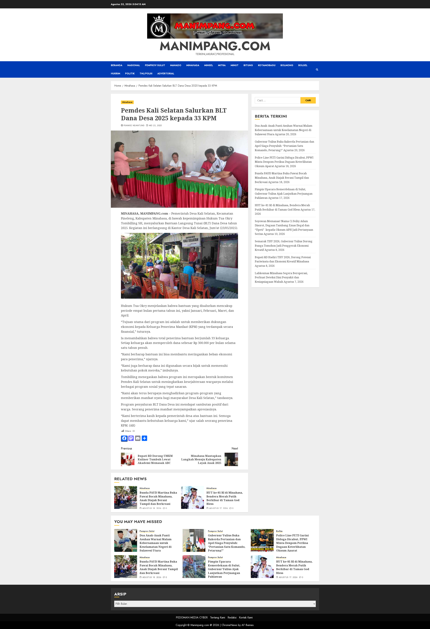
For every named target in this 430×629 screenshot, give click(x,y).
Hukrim (115, 73)
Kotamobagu (266, 65)
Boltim (279, 531)
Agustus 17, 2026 (218, 508)
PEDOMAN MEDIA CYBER (192, 617)
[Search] (317, 69)
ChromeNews (229, 625)
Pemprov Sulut (155, 65)
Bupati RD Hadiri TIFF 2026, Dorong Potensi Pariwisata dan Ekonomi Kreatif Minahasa (283, 259)
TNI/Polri (146, 73)
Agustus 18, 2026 (151, 508)
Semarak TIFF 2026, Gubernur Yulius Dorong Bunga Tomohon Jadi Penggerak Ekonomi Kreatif (283, 245)
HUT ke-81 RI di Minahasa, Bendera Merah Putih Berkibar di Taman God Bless (224, 498)
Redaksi (232, 617)
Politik (130, 73)
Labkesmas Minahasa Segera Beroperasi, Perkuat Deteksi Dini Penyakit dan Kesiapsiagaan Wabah (281, 277)
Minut (235, 65)
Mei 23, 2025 (155, 125)
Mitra (222, 65)
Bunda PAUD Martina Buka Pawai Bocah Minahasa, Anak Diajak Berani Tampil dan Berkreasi (158, 498)
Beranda (116, 65)
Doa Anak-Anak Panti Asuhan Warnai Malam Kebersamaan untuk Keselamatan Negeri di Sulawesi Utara (283, 130)
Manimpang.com (215, 46)
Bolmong (287, 65)
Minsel (208, 65)
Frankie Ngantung (134, 125)
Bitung (248, 65)
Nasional (133, 65)
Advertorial (165, 73)
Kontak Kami (246, 617)
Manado (175, 65)
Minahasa (192, 65)
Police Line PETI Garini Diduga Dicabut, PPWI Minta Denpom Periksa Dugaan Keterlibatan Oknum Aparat (284, 162)
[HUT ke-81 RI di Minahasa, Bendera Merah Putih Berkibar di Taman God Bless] (192, 497)
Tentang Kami (217, 617)
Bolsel (302, 65)
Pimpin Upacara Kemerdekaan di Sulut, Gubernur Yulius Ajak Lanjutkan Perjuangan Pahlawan (283, 193)
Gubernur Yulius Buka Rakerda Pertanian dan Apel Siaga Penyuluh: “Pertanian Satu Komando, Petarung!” (284, 146)
